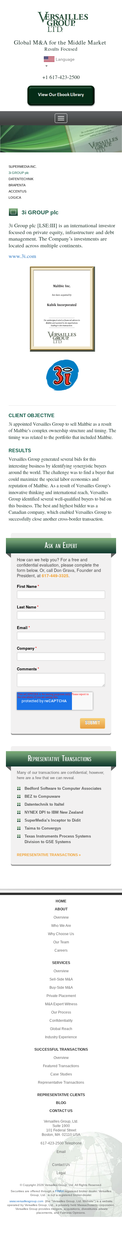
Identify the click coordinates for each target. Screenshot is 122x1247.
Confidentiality (61, 1021)
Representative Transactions (61, 1082)
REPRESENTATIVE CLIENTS (61, 1095)
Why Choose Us (61, 934)
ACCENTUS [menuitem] (17, 191)
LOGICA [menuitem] (15, 197)
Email (61, 1152)
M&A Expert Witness (61, 1004)
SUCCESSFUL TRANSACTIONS (61, 1049)
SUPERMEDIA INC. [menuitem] (23, 166)
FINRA (59, 1191)
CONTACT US (61, 1111)
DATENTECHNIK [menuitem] (21, 179)
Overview (61, 917)
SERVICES (61, 963)
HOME (61, 901)
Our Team (61, 942)
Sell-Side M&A (61, 979)
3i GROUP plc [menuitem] (19, 173)
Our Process (61, 1012)
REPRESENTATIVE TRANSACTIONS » (49, 855)
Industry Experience (61, 1037)
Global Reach (61, 1029)
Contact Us (61, 1165)
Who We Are (61, 926)
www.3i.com (22, 255)
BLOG (61, 1103)
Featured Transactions (61, 1066)
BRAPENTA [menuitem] (17, 185)
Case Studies (61, 1074)
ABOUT (61, 909)
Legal (61, 1173)
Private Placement (61, 996)
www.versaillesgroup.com (26, 1201)
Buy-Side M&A (61, 988)
